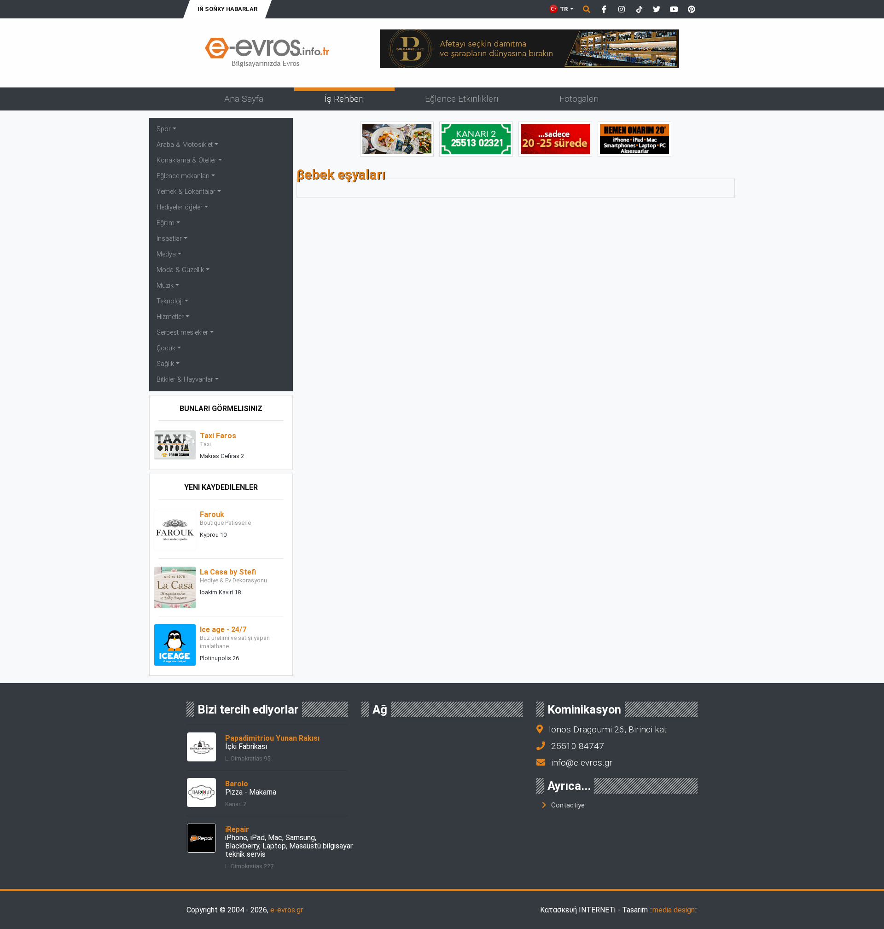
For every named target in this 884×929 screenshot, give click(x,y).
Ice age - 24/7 (223, 629)
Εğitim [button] (165, 223)
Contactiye (568, 805)
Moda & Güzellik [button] (180, 270)
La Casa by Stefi (228, 572)
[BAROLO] (476, 138)
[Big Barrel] (529, 48)
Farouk (212, 514)
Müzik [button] (165, 286)
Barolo (236, 783)
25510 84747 (577, 746)
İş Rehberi (344, 98)
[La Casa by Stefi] (175, 586)
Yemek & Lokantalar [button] (186, 192)
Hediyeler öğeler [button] (180, 207)
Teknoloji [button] (170, 301)
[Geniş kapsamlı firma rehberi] (267, 52)
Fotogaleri (579, 98)
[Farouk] (175, 529)
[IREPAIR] (634, 138)
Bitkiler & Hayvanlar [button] (185, 379)
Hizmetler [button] (170, 317)
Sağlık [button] (165, 364)
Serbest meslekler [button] (182, 333)
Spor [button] (164, 129)
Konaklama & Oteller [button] (186, 160)
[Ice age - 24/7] (175, 644)
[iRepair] (201, 837)
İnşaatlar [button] (169, 239)
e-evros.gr (286, 910)
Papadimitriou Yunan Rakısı (272, 738)
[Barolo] (201, 792)
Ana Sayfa (243, 98)
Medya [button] (166, 254)
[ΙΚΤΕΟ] (555, 138)
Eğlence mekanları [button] (183, 176)
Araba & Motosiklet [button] (185, 145)
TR (563, 9)
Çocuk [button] (166, 348)
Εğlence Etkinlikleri (461, 98)
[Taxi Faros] (175, 444)
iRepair (237, 829)
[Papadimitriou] (397, 138)
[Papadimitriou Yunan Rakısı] (201, 746)
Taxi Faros (218, 435)
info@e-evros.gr (581, 762)
